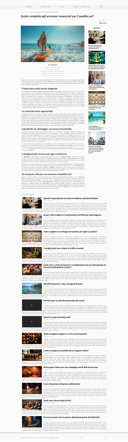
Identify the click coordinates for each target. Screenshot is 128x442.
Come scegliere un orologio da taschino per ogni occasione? (96, 107)
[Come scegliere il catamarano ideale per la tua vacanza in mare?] (96, 118)
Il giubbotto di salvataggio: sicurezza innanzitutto (53, 71)
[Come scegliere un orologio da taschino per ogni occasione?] (96, 98)
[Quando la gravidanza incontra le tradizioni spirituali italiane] (96, 37)
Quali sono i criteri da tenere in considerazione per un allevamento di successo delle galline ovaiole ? (74, 266)
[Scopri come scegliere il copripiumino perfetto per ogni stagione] (96, 77)
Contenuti (53, 65)
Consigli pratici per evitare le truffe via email (63, 248)
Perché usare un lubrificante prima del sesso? (64, 300)
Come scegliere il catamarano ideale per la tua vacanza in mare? (96, 127)
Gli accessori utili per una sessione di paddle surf (52, 75)
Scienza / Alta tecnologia (81, 7)
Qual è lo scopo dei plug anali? (57, 317)
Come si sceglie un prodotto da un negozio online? (66, 350)
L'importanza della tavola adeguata (52, 67)
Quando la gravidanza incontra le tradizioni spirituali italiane (95, 46)
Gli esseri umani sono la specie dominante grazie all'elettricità (71, 417)
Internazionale (46, 7)
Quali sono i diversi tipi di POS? (57, 400)
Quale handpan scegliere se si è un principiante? (65, 333)
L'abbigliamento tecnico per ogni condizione (52, 73)
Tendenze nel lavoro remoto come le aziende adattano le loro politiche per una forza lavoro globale (96, 150)
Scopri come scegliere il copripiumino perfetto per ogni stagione (96, 87)
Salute (62, 7)
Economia (28, 7)
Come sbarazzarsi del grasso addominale (61, 383)
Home (22, 12)
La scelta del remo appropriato (52, 69)
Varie (101, 7)
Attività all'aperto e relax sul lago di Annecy (63, 283)
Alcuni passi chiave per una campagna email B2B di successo (70, 367)
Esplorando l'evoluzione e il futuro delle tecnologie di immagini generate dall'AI (96, 67)
